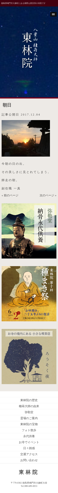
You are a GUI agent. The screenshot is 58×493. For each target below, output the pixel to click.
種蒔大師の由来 (29, 406)
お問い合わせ (29, 460)
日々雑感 (29, 448)
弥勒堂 (29, 412)
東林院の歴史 (29, 400)
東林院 (29, 472)
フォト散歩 (29, 430)
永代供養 (29, 436)
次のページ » (48, 195)
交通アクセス (29, 454)
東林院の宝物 (29, 424)
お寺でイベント (29, 442)
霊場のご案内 (29, 418)
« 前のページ (10, 195)
